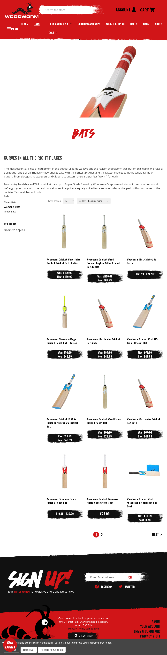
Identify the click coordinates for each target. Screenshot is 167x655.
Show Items (54, 201)
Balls (133, 24)
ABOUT (156, 621)
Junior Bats (10, 211)
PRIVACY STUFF (150, 636)
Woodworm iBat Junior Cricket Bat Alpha (103, 341)
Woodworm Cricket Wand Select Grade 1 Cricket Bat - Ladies (64, 261)
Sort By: (82, 201)
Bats (37, 24)
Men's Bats (10, 202)
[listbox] (99, 201)
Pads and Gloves (58, 24)
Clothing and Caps (89, 24)
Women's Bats (12, 206)
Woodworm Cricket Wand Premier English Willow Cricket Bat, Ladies (104, 263)
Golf (51, 33)
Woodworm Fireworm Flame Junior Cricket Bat (61, 500)
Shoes (158, 24)
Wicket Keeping (115, 24)
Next (155, 534)
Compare (63, 231)
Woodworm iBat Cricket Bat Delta (142, 261)
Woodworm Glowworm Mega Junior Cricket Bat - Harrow (62, 341)
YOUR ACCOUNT (150, 626)
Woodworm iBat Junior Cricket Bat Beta (143, 421)
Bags (146, 24)
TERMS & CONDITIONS (146, 631)
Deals (24, 24)
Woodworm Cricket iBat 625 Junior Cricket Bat (142, 341)
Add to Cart (64, 238)
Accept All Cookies (52, 650)
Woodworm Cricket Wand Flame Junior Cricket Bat (104, 421)
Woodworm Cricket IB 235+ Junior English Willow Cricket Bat (62, 422)
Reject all (28, 650)
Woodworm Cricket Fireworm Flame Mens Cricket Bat (102, 500)
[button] (10, 645)
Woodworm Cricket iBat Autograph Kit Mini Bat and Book (142, 502)
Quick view (64, 225)
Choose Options (144, 238)
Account (123, 10)
